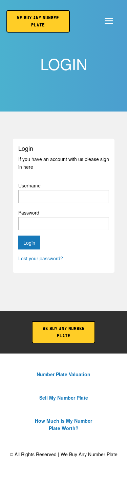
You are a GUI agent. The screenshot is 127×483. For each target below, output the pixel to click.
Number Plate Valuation (63, 374)
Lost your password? (40, 258)
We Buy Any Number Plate (64, 332)
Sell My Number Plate (63, 397)
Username (29, 185)
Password (28, 212)
